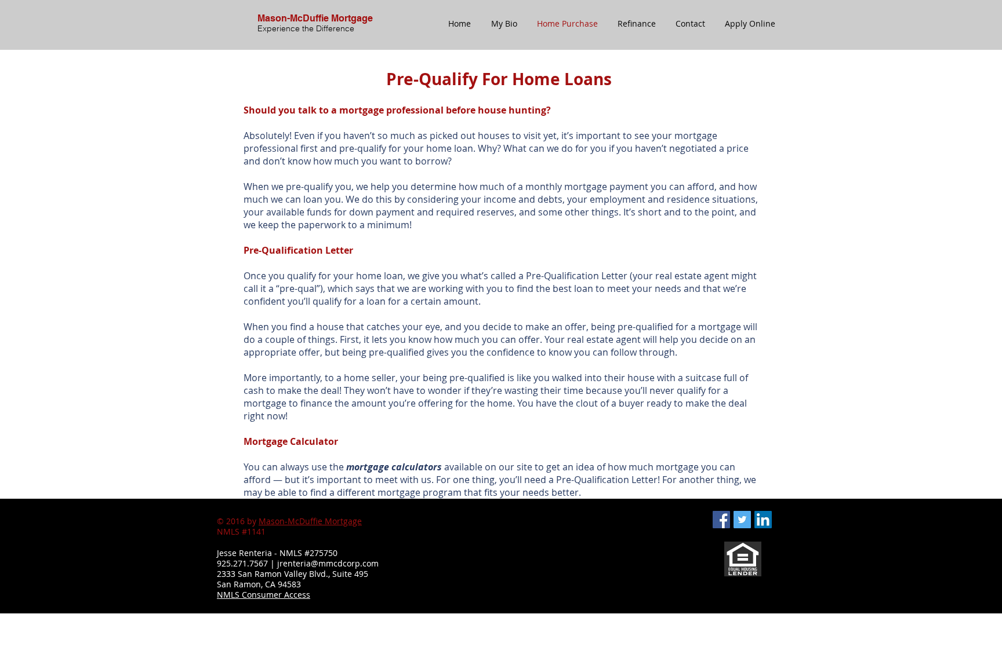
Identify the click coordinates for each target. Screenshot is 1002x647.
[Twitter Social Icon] (742, 519)
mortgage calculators (394, 466)
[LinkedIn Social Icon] (763, 519)
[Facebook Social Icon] (721, 519)
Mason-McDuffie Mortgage (310, 521)
